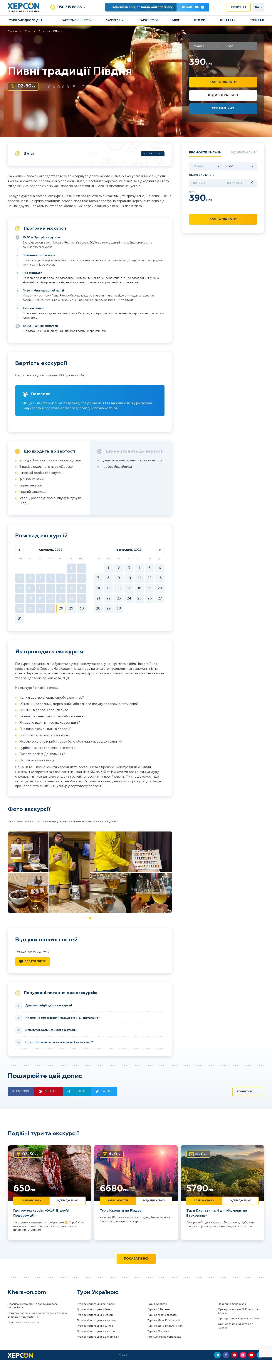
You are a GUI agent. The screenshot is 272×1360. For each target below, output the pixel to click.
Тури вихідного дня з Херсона (96, 1320)
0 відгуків (80, 86)
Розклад (257, 20)
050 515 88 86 (69, 7)
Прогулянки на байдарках (164, 1337)
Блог (176, 20)
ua (257, 7)
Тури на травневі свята (162, 1315)
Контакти (227, 20)
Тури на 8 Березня (159, 1309)
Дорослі (199, 183)
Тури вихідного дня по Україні (96, 1304)
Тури (28, 31)
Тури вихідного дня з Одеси (95, 1315)
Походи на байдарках (232, 1304)
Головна (12, 31)
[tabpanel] (90, 872)
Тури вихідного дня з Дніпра (95, 1326)
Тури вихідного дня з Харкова (96, 1331)
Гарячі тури (149, 20)
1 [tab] (90, 918)
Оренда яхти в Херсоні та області (239, 1318)
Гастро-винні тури (77, 20)
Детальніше (190, 7)
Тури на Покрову (158, 1331)
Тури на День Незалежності (165, 1326)
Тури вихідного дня (25, 20)
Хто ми (199, 20)
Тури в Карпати (157, 1304)
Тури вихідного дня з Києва (94, 1309)
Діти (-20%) (234, 183)
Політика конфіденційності (24, 1322)
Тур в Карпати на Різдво (121, 1210)
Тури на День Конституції (163, 1320)
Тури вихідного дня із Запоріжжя (98, 1337)
